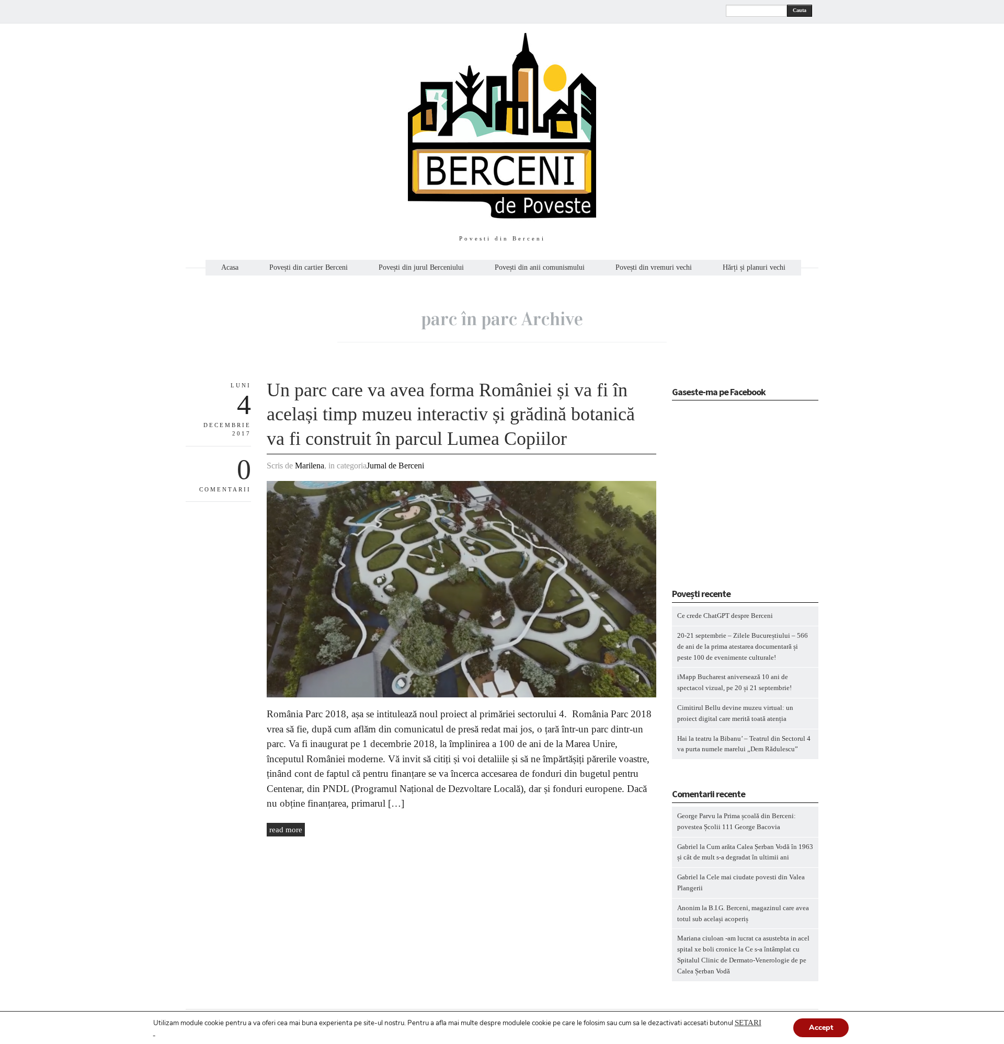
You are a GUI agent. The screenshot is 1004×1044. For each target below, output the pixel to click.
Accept (821, 1027)
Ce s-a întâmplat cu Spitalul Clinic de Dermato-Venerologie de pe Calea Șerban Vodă (741, 960)
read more (285, 829)
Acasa (229, 267)
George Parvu (696, 816)
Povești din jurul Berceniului (421, 267)
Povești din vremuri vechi (653, 267)
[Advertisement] (737, 497)
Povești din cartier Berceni (308, 267)
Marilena (309, 465)
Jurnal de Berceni (395, 465)
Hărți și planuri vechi (754, 267)
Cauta (799, 10)
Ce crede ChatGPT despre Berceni (725, 615)
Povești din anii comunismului (540, 267)
